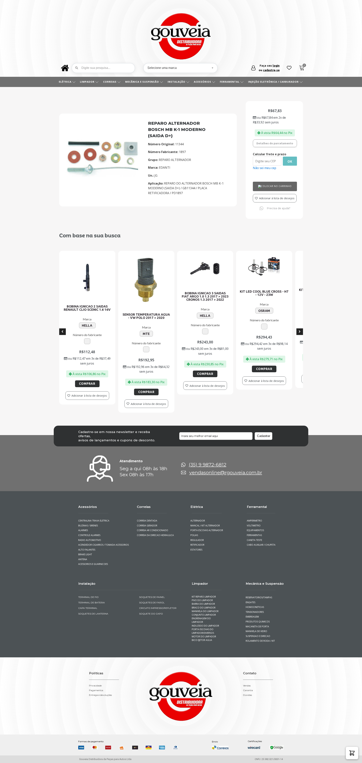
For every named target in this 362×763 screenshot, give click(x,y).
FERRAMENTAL (229, 81)
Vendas (247, 682)
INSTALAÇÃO (176, 81)
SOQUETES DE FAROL (152, 599)
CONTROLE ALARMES (89, 531)
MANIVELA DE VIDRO (256, 627)
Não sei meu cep (264, 168)
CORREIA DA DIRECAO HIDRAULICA (155, 531)
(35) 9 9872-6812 (207, 461)
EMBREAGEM (252, 613)
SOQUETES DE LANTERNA (93, 610)
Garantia (248, 687)
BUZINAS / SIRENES (88, 522)
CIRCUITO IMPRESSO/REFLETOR (157, 604)
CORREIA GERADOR (147, 522)
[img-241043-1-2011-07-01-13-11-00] (102, 176)
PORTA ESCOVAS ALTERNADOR (206, 526)
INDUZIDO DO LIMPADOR (205, 622)
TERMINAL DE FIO (88, 593)
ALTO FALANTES (86, 546)
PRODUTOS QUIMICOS (258, 618)
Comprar (62, 392)
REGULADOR (197, 536)
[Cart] (302, 68)
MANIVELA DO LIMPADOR (205, 607)
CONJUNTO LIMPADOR (204, 611)
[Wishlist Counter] (289, 68)
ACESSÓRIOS (202, 81)
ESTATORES (196, 546)
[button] (352, 753)
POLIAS (194, 531)
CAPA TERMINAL (87, 604)
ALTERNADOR (197, 517)
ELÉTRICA (65, 81)
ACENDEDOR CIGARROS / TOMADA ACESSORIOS (103, 541)
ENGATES (250, 598)
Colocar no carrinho (276, 186)
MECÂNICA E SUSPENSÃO (142, 81)
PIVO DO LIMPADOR (202, 596)
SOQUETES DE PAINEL (152, 593)
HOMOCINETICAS (255, 603)
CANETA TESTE (254, 536)
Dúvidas (247, 692)
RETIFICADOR (197, 541)
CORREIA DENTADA (147, 517)
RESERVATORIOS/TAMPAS (259, 594)
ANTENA (82, 556)
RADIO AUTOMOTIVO (89, 536)
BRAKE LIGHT (85, 551)
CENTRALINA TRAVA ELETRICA (93, 517)
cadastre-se (271, 70)
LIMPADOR (87, 81)
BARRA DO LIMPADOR (203, 600)
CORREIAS (110, 81)
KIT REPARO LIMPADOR (204, 593)
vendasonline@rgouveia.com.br (225, 469)
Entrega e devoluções (100, 692)
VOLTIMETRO (254, 522)
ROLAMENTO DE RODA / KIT (260, 637)
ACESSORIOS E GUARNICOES (93, 560)
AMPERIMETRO (254, 517)
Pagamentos (96, 687)
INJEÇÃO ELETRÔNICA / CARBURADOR (273, 81)
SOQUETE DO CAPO (151, 610)
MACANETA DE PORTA (257, 623)
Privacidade (95, 682)
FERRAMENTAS (254, 531)
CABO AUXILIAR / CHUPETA (261, 541)
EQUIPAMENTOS (255, 526)
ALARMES (83, 526)
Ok (290, 161)
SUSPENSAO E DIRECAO (258, 632)
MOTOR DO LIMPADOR (204, 633)
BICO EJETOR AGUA (202, 636)
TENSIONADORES (255, 608)
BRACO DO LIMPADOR (204, 604)
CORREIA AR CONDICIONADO (152, 526)
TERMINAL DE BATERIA (91, 599)
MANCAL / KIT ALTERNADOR (205, 522)
